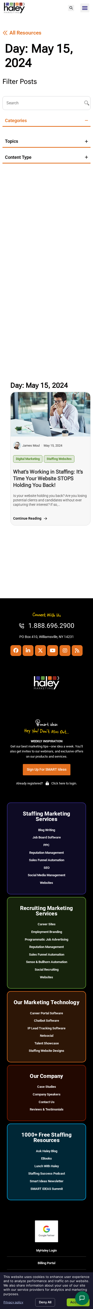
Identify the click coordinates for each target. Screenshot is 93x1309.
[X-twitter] (40, 650)
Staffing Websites (59, 459)
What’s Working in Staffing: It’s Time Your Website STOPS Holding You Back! (48, 478)
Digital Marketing (28, 459)
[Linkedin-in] (28, 650)
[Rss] (77, 650)
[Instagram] (65, 650)
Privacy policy (13, 1302)
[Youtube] (52, 650)
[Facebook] (15, 650)
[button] (71, 8)
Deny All (45, 1302)
